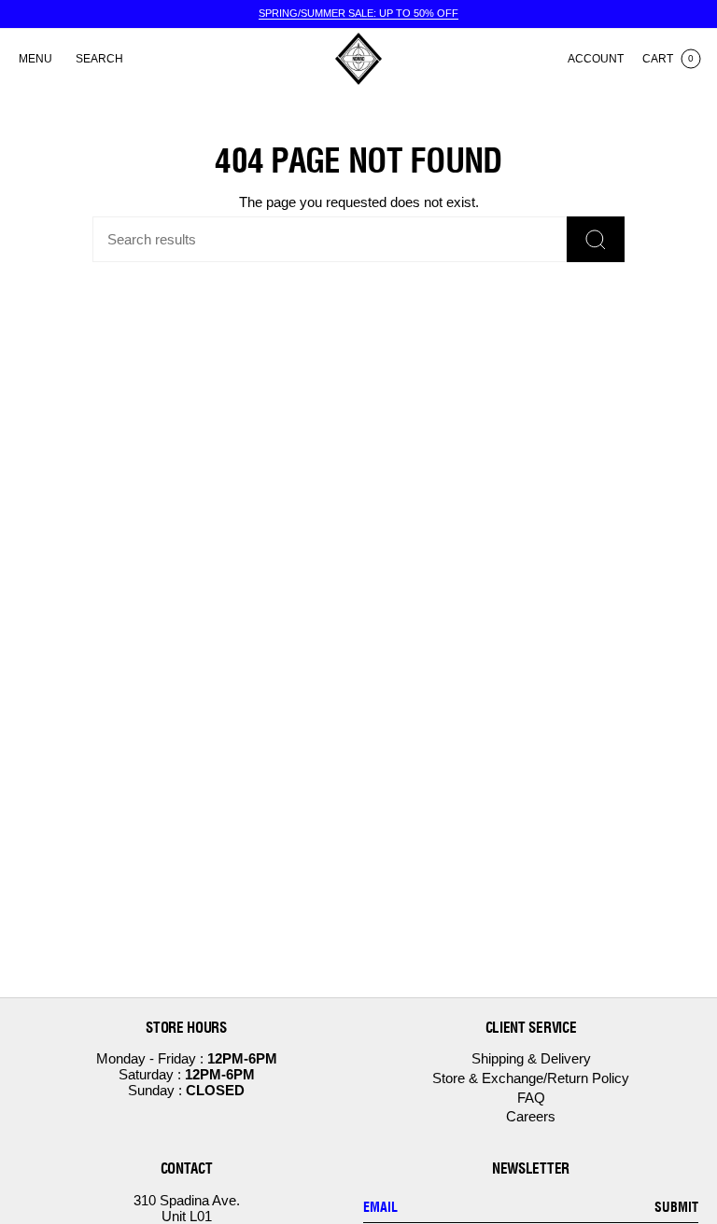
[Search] (596, 239)
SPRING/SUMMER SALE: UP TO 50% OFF (358, 13)
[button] (99, 59)
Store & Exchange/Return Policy (530, 1078)
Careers (530, 1116)
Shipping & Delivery (531, 1058)
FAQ (531, 1098)
